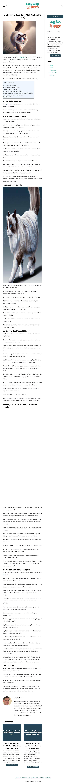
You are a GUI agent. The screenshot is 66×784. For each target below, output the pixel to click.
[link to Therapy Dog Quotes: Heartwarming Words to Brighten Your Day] (33, 732)
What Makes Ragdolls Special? (11, 87)
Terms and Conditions (38, 777)
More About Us (55, 55)
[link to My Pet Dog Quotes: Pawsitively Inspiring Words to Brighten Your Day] (12, 732)
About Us (18, 777)
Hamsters (53, 70)
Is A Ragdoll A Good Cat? (10, 85)
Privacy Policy (26, 777)
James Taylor (18, 698)
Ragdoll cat (22, 57)
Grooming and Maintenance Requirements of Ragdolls (18, 93)
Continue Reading (12, 765)
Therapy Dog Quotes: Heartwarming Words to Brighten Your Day (33, 746)
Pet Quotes (53, 72)
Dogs (51, 67)
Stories (52, 75)
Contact (48, 777)
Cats (51, 65)
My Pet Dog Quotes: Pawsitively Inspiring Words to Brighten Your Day (12, 746)
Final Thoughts (7, 97)
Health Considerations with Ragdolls (13, 95)
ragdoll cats (8, 104)
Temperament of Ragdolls (10, 89)
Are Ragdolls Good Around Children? (13, 91)
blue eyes (5, 575)
